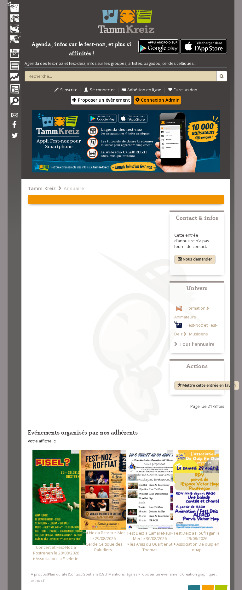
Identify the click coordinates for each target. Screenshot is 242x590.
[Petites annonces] (14, 102)
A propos (39, 574)
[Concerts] (14, 19)
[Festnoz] (14, 7)
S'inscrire (69, 90)
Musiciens (198, 334)
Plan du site (57, 574)
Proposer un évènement (103, 100)
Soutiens (90, 574)
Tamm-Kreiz (42, 188)
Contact (75, 574)
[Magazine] (14, 89)
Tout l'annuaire (197, 344)
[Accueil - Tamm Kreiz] (125, 19)
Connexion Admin (160, 100)
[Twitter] (14, 139)
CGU (103, 574)
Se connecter (102, 90)
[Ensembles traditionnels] (14, 37)
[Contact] (14, 117)
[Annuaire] (14, 67)
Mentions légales (122, 574)
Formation (196, 308)
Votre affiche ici (42, 441)
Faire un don (185, 90)
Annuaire (74, 188)
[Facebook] (14, 127)
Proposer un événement (159, 574)
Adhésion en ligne (144, 90)
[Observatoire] (14, 78)
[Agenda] (14, 55)
